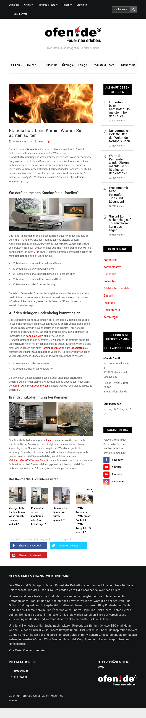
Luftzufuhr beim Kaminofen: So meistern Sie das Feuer (119, 109)
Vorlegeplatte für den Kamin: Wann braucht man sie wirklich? (17, 516)
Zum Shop (14, 4)
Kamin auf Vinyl (34, 335)
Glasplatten (77, 347)
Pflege (82, 65)
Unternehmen (20, 14)
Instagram (118, 481)
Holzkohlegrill (112, 310)
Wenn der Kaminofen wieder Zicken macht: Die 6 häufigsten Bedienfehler (119, 164)
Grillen (27, 4)
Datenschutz (21, 671)
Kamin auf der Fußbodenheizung (31, 385)
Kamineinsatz (112, 267)
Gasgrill (108, 295)
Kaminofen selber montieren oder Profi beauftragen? (38, 516)
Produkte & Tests (47, 4)
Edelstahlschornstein (116, 288)
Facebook (117, 459)
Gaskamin (109, 274)
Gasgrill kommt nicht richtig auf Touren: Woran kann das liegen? (120, 223)
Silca (48, 440)
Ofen (36, 251)
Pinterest (117, 474)
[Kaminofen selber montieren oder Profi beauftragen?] (39, 495)
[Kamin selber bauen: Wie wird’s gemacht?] (61, 495)
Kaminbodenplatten (53, 347)
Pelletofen (109, 281)
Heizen (66, 4)
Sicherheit (82, 4)
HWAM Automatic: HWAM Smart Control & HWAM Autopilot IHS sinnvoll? (83, 520)
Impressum (20, 676)
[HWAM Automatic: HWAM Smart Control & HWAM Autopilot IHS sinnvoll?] (84, 495)
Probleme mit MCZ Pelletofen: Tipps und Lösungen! (118, 194)
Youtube (117, 466)
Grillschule (50, 65)
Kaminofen (33, 149)
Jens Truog (43, 141)
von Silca (27, 460)
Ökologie (68, 65)
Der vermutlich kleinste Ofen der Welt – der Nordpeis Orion (119, 136)
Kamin (80, 177)
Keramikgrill (110, 317)
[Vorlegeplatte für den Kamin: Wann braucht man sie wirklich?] (17, 495)
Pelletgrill (109, 302)
